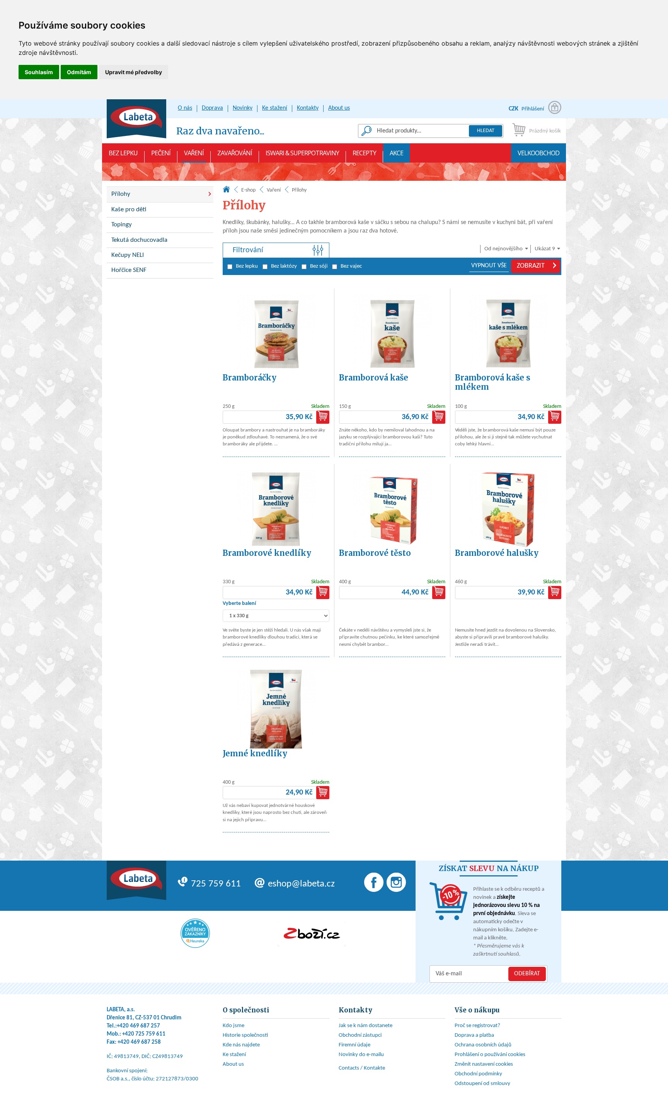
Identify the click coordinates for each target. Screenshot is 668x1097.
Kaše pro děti (128, 209)
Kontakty (308, 108)
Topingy (121, 224)
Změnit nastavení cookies (484, 1064)
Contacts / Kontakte (362, 1068)
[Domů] (226, 191)
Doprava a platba (474, 1035)
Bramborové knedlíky (267, 553)
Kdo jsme (233, 1026)
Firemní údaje (354, 1045)
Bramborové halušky (496, 553)
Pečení (160, 153)
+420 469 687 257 (138, 1026)
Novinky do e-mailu (361, 1055)
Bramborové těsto (375, 553)
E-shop (248, 190)
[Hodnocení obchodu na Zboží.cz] (312, 934)
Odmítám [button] (79, 72)
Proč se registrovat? (477, 1026)
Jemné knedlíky (255, 753)
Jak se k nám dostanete (365, 1026)
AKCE (396, 153)
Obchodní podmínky (478, 1074)
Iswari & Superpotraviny (302, 153)
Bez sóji (318, 266)
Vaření (194, 153)
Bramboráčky (249, 377)
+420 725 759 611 (143, 1034)
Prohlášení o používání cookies (490, 1055)
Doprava (212, 108)
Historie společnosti (245, 1035)
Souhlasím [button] (39, 72)
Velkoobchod (538, 153)
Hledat (485, 131)
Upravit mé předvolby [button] (133, 72)
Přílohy (120, 194)
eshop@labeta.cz (301, 884)
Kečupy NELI (127, 255)
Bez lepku (123, 153)
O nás (185, 108)
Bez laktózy (284, 266)
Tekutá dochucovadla (139, 240)
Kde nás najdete (241, 1045)
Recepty (364, 153)
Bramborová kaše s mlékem (492, 382)
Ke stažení (274, 108)
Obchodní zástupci (360, 1035)
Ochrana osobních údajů (483, 1045)
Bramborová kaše (373, 377)
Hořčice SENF (129, 270)
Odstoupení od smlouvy (482, 1084)
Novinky (242, 108)
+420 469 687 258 (139, 1042)
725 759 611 (216, 884)
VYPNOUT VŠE (489, 266)
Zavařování (234, 153)
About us (339, 108)
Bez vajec (351, 266)
